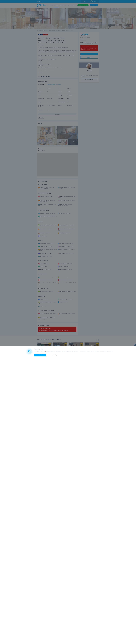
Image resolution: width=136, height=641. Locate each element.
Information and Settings (52, 355)
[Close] (135, 345)
